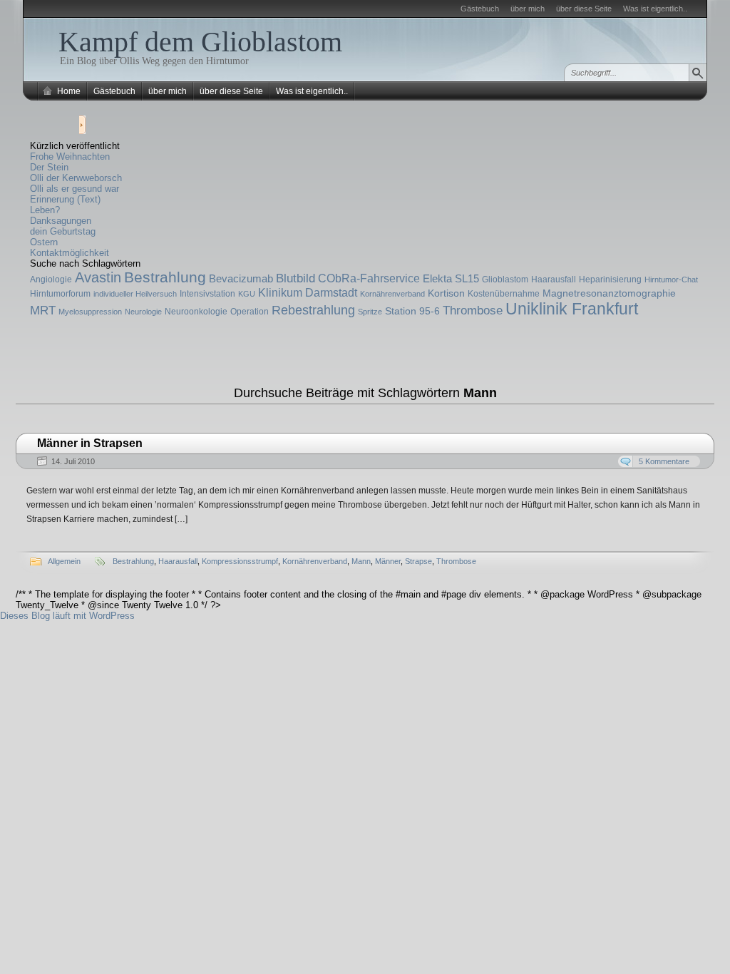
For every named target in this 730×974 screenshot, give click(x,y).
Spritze (370, 311)
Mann (361, 561)
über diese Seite (584, 8)
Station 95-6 (412, 311)
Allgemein (64, 561)
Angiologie (51, 279)
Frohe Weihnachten (70, 156)
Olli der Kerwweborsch (76, 178)
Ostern (44, 242)
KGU (246, 293)
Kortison (446, 293)
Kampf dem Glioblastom (200, 42)
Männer (388, 561)
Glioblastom (505, 279)
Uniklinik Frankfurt (571, 308)
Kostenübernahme (504, 294)
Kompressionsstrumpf (240, 561)
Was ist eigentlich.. (655, 8)
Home (69, 91)
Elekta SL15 (451, 278)
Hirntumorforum (60, 294)
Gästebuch (480, 8)
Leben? (45, 210)
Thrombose (473, 310)
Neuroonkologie (196, 312)
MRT (43, 310)
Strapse (418, 561)
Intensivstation (207, 294)
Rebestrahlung (313, 310)
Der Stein (49, 167)
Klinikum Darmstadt (307, 292)
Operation (249, 312)
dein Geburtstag (63, 231)
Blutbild (295, 278)
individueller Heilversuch (135, 293)
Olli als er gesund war (74, 188)
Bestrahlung (165, 277)
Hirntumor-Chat (671, 279)
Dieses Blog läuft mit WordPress (67, 615)
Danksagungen (60, 220)
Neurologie (143, 311)
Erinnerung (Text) (65, 199)
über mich (527, 8)
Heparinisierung (610, 279)
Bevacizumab (241, 278)
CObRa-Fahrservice (369, 278)
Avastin (98, 277)
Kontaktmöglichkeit (69, 252)
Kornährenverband (392, 293)
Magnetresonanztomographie (609, 293)
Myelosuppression (90, 311)
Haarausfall (553, 279)
